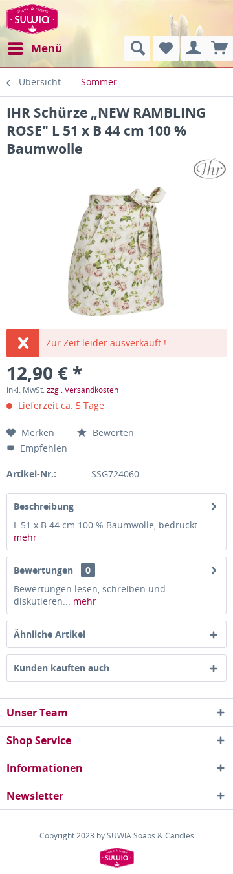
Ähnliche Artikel (49, 634)
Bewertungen (43, 570)
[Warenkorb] (220, 48)
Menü (46, 48)
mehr (25, 537)
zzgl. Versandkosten (82, 389)
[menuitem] (34, 48)
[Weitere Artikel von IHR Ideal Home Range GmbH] (209, 169)
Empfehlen (42, 448)
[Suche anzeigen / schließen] (137, 48)
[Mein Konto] (194, 48)
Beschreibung (44, 506)
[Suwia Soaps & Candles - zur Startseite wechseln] (32, 17)
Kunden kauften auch (61, 667)
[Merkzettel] (166, 48)
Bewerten (112, 432)
